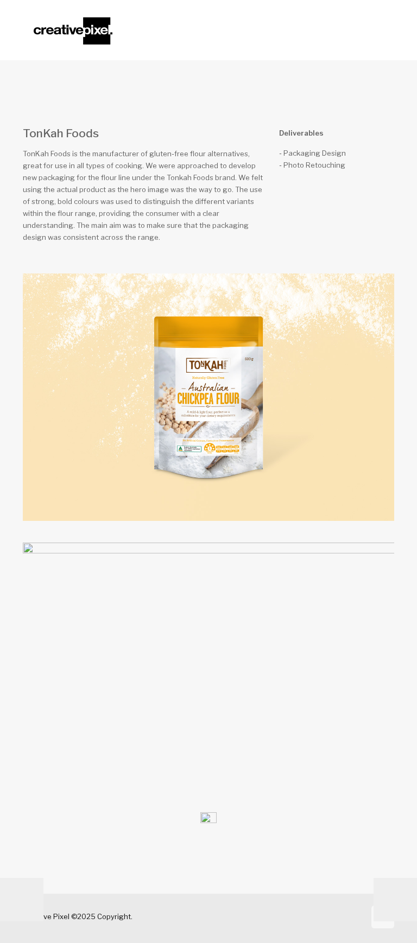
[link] (208, 820)
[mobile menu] (377, 30)
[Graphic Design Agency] (73, 30)
